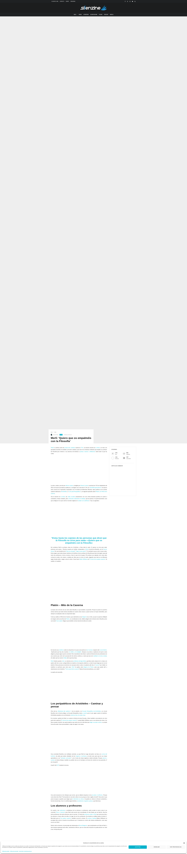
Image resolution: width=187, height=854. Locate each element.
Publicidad (72, 1)
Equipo (67, 1)
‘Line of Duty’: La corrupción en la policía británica (126, 491)
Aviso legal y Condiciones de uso (25, 851)
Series (80, 14)
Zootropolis (121, 477)
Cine (75, 14)
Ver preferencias (176, 847)
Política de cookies (5, 851)
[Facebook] (125, 1)
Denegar (157, 847)
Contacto (62, 1)
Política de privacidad (14, 851)
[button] (184, 843)
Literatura (86, 14)
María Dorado (55, 434)
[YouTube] (132, 1)
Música (111, 14)
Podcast (106, 14)
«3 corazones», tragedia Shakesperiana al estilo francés (126, 484)
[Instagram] (130, 1)
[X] (127, 1)
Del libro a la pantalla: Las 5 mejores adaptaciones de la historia (125, 470)
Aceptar (137, 847)
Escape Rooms (93, 14)
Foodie (100, 14)
